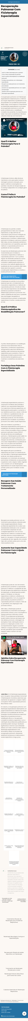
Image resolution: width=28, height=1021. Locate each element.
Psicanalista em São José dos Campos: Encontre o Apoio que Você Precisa (7, 900)
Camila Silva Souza (8, 47)
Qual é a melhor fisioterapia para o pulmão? (12, 72)
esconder (17, 69)
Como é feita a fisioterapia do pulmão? (11, 74)
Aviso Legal (4, 1010)
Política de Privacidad (6, 1009)
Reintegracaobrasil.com (14, 2)
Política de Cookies (5, 1012)
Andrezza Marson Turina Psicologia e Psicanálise (21, 900)
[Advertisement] (14, 32)
